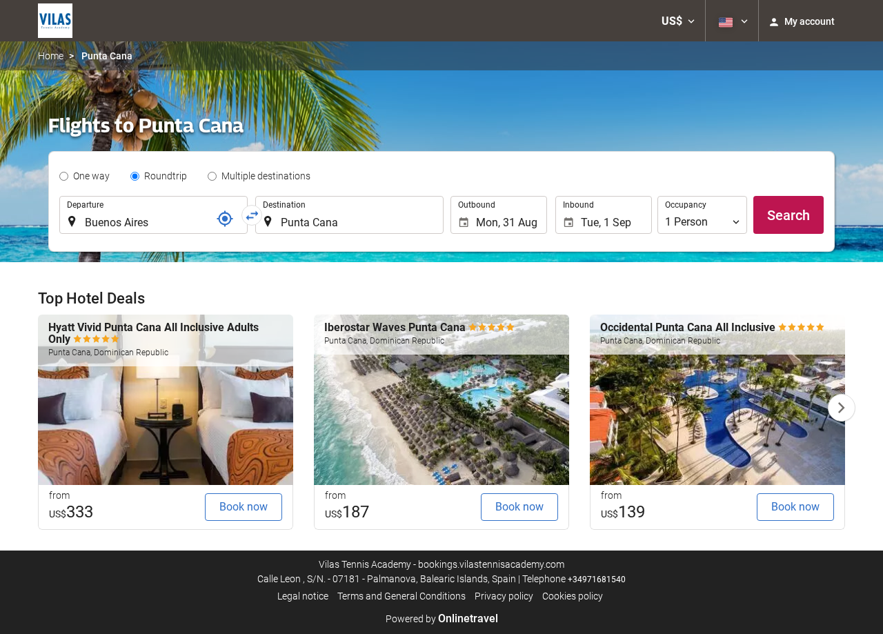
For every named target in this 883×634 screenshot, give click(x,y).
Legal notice (302, 596)
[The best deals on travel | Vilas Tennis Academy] (55, 20)
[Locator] (225, 219)
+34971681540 (597, 579)
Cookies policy (572, 596)
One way (91, 175)
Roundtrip (165, 175)
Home (50, 55)
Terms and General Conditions (401, 596)
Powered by (442, 618)
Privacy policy (504, 596)
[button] (678, 20)
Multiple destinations (265, 175)
